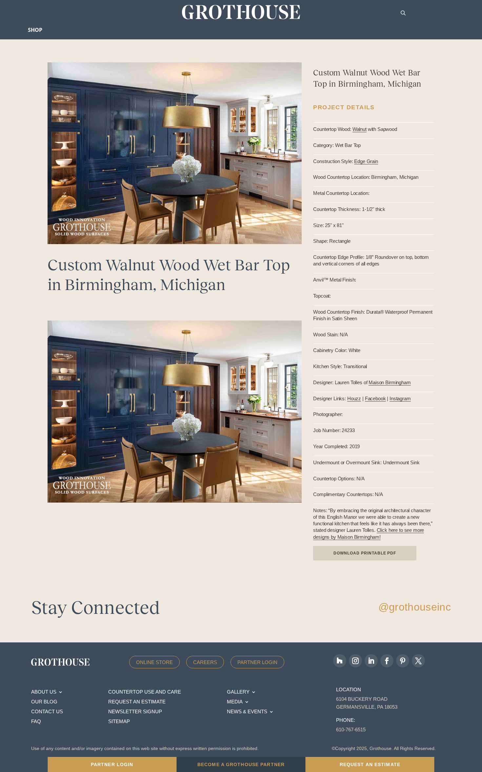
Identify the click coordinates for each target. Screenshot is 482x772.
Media (235, 701)
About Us (43, 692)
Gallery (238, 692)
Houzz (354, 398)
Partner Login (257, 662)
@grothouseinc (414, 607)
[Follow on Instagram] (355, 660)
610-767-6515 (351, 729)
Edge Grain (366, 161)
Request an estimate (137, 701)
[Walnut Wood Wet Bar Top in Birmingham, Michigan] (175, 412)
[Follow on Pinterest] (402, 660)
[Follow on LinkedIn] (371, 660)
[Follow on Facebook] (386, 660)
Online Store (154, 662)
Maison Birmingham (390, 382)
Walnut (359, 129)
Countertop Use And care (144, 692)
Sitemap (119, 721)
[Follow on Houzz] (339, 660)
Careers (205, 662)
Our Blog (44, 701)
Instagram (400, 398)
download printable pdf (364, 553)
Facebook (375, 398)
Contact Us (47, 711)
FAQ (36, 721)
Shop (35, 29)
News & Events (247, 711)
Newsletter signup (135, 711)
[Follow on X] (418, 660)
